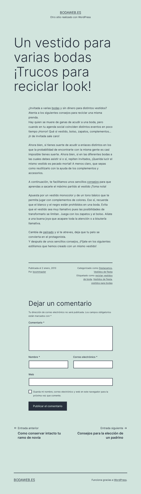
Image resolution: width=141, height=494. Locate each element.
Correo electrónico (85, 357)
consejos (93, 181)
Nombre (34, 357)
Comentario (36, 322)
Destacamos (105, 268)
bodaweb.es (70, 13)
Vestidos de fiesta (103, 271)
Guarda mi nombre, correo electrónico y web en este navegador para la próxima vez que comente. (70, 393)
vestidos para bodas (101, 283)
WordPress (120, 479)
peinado (48, 232)
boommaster (39, 271)
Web (31, 374)
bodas (55, 108)
